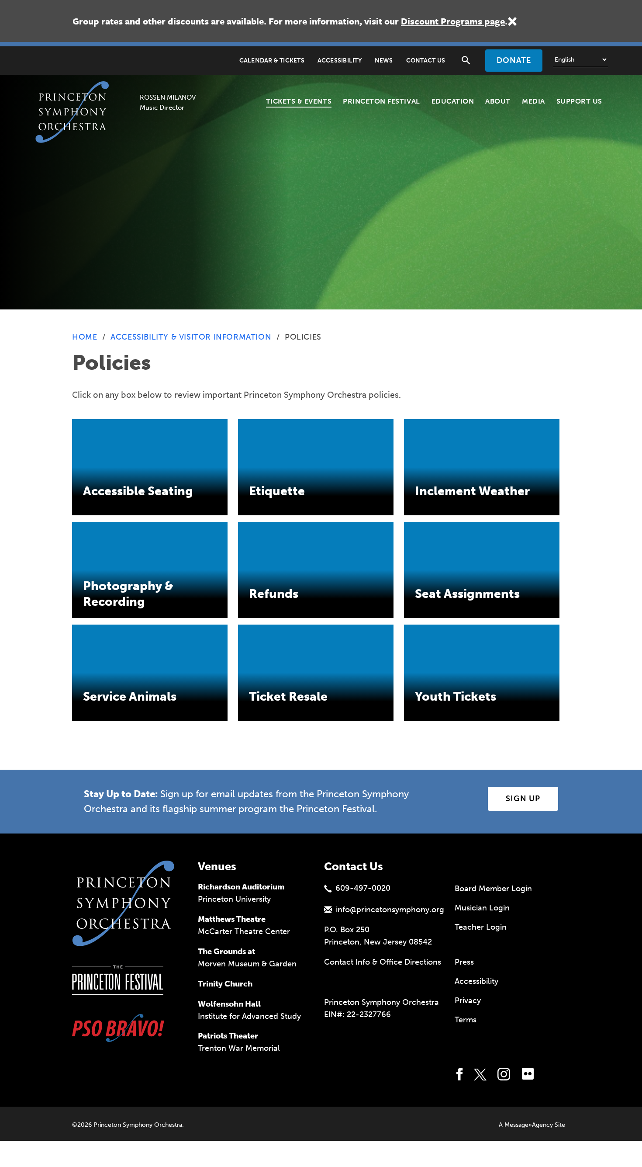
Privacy (468, 1000)
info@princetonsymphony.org (390, 909)
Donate (514, 60)
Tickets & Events (298, 101)
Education (452, 101)
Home (84, 337)
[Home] (74, 92)
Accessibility (340, 60)
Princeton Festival (381, 101)
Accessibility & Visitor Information (190, 337)
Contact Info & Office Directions (382, 962)
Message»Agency (528, 1125)
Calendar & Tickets (271, 60)
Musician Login (482, 908)
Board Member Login (493, 888)
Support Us (579, 101)
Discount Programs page (453, 21)
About (498, 101)
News (384, 60)
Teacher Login (481, 927)
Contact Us (425, 60)
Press (464, 962)
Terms (465, 1020)
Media (533, 101)
